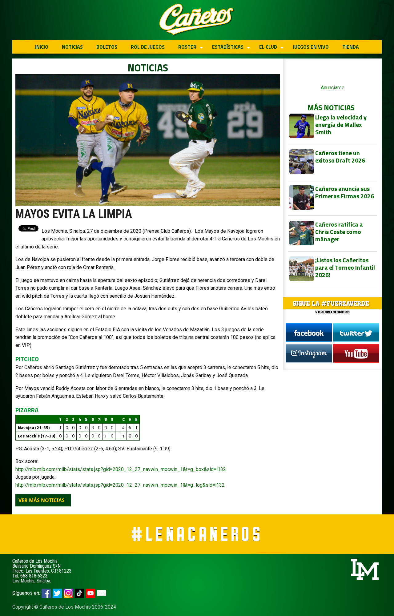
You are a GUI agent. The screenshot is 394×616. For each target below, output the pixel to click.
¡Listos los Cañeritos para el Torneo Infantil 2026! (345, 267)
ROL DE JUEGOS (148, 46)
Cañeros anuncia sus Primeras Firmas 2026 (344, 192)
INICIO (41, 46)
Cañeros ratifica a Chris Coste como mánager (339, 231)
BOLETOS (106, 46)
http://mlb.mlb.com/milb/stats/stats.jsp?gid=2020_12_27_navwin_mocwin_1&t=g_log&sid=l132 (120, 485)
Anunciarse (332, 88)
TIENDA (350, 46)
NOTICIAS (72, 46)
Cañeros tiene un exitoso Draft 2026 (340, 156)
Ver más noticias (41, 500)
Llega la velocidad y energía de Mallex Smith (341, 124)
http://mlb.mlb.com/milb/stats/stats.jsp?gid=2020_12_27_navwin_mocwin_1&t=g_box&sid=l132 (120, 469)
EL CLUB (268, 46)
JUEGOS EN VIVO (311, 46)
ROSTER (187, 46)
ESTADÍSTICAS (227, 46)
